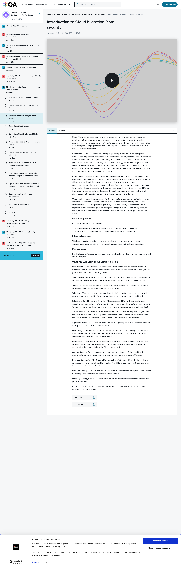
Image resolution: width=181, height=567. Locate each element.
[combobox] (97, 4)
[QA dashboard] (10, 4)
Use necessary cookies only (160, 548)
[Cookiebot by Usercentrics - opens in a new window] (16, 562)
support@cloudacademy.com (87, 389)
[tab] (52, 130)
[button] (27, 4)
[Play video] (112, 80)
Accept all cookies (160, 541)
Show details (37, 562)
